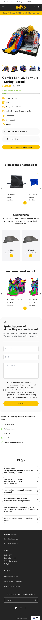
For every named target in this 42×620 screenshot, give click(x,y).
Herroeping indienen (12, 586)
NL (37, 618)
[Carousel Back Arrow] (1, 188)
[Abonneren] (35, 600)
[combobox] (35, 618)
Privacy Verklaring (11, 577)
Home (5, 13)
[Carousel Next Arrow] (40, 188)
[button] (2, 7)
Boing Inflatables (23, 618)
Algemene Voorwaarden (13, 581)
